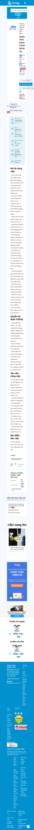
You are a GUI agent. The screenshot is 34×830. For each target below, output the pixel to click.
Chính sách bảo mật (24, 687)
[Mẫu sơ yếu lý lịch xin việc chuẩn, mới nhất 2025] (17, 537)
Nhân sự (17, 162)
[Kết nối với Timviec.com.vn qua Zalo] (28, 827)
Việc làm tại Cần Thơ (16, 805)
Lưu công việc (26, 80)
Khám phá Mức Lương (10, 826)
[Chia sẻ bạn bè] (20, 92)
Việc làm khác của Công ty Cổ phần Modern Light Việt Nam (16, 505)
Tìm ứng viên (22, 823)
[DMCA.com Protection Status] (19, 719)
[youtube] (21, 713)
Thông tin (13, 104)
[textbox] (19, 10)
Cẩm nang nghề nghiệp (9, 731)
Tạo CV (9, 722)
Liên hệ (25, 675)
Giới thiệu (24, 672)
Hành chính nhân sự (16, 459)
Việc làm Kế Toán (23, 774)
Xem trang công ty (16, 489)
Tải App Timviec (9, 822)
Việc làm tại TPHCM (16, 776)
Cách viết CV (9, 719)
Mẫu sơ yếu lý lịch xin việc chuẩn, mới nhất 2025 (17, 549)
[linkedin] (19, 713)
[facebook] (16, 713)
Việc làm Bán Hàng (24, 795)
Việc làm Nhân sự (13, 510)
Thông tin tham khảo (9, 737)
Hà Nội (22, 75)
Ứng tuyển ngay (26, 84)
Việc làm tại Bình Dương (16, 790)
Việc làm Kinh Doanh (23, 769)
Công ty (13, 107)
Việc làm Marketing (24, 782)
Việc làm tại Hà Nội (14, 512)
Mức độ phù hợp (14, 111)
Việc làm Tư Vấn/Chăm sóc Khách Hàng (24, 788)
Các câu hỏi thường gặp (25, 680)
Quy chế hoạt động (24, 702)
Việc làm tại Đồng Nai (16, 798)
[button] (10, 554)
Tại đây (17, 616)
